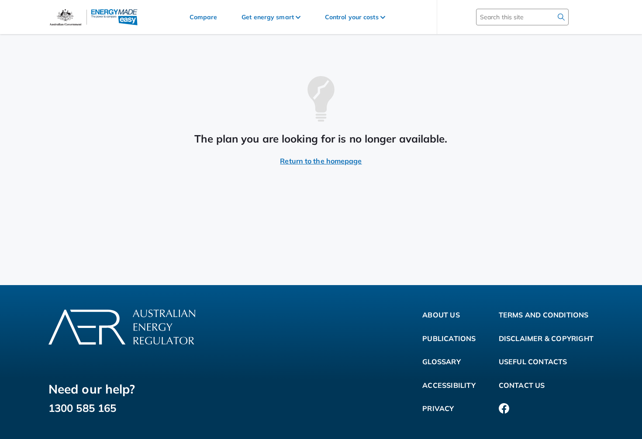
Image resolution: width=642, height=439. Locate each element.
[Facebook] (504, 409)
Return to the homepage (321, 161)
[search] (561, 17)
